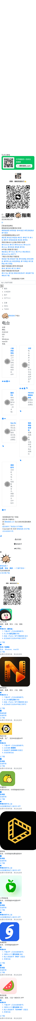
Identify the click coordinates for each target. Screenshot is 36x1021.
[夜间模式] (1, 536)
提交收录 (5, 526)
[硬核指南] (18, 215)
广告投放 (12, 526)
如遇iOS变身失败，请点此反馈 (11, 654)
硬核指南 (11, 316)
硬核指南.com (9, 522)
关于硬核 (19, 526)
